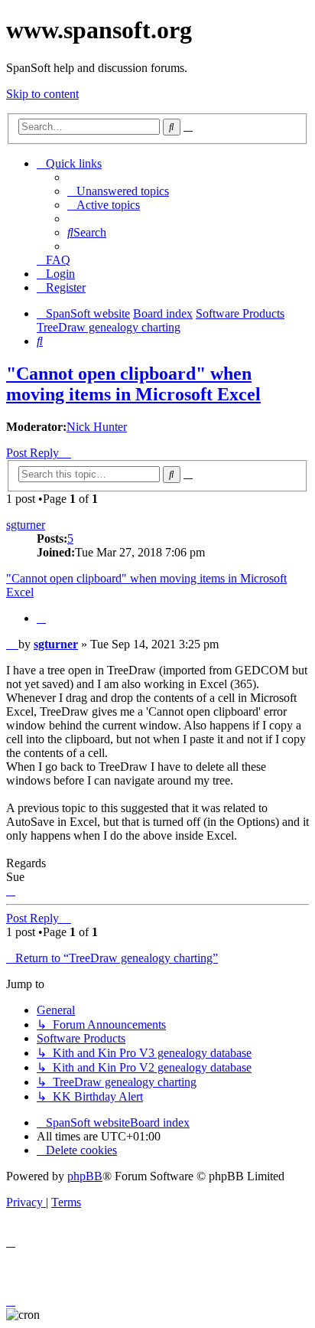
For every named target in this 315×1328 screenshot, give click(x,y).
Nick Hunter (97, 426)
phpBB (84, 1176)
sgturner (25, 524)
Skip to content (42, 93)
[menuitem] (118, 190)
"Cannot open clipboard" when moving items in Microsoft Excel (133, 384)
